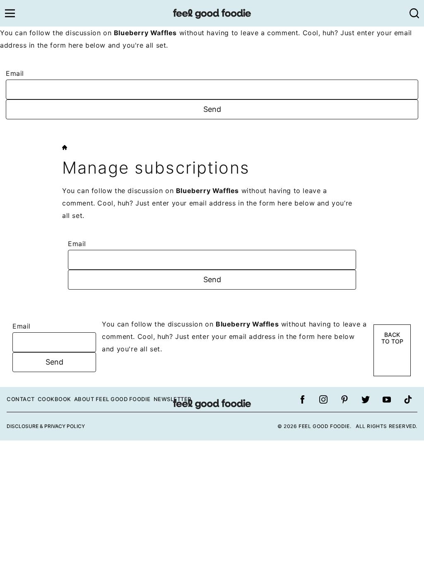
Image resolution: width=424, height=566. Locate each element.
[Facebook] (302, 399)
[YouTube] (386, 399)
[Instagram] (323, 399)
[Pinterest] (344, 399)
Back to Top (392, 338)
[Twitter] (365, 399)
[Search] (414, 13)
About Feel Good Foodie (112, 399)
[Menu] (10, 13)
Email (15, 73)
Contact (21, 399)
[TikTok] (407, 399)
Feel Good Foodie (212, 13)
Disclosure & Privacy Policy (46, 426)
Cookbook (54, 399)
